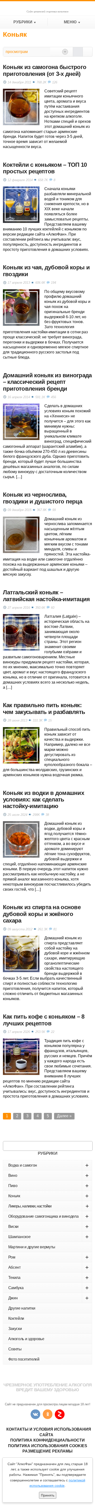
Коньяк (48, 1196)
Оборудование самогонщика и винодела (48, 1216)
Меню (70, 22)
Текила (48, 1277)
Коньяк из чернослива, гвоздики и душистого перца (42, 497)
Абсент (48, 1267)
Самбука (48, 1288)
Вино (48, 1175)
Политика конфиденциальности (47, 1440)
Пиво (48, 1185)
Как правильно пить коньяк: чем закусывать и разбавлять (44, 708)
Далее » (64, 1116)
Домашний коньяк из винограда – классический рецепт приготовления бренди (47, 382)
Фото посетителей (23, 1359)
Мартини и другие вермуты (31, 1247)
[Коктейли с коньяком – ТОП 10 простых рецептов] (21, 204)
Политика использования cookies (47, 1446)
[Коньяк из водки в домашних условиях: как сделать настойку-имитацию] (21, 839)
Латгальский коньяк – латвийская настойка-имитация (46, 595)
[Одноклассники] (47, 1414)
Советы (15, 1349)
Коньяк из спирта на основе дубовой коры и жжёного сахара (42, 914)
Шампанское (48, 1236)
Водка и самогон (48, 1165)
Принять (47, 1495)
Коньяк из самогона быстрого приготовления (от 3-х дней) (44, 70)
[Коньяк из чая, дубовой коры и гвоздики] (21, 307)
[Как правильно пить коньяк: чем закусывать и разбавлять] (21, 745)
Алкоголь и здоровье (26, 1339)
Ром (48, 1257)
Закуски (15, 1329)
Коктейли (16, 1318)
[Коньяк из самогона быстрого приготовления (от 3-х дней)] (21, 107)
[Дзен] (60, 1414)
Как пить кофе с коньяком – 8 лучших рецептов (44, 1019)
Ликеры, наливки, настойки (48, 1206)
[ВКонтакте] (35, 1414)
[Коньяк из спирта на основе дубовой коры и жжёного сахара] (21, 954)
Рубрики (22, 22)
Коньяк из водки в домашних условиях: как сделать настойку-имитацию (43, 800)
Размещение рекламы (47, 1451)
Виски (48, 1226)
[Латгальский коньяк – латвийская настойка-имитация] (21, 632)
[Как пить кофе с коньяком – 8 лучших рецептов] (21, 1057)
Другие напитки (21, 1308)
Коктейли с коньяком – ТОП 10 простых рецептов (45, 168)
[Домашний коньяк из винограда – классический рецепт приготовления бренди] (21, 422)
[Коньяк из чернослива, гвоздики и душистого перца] (21, 535)
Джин (48, 1298)
